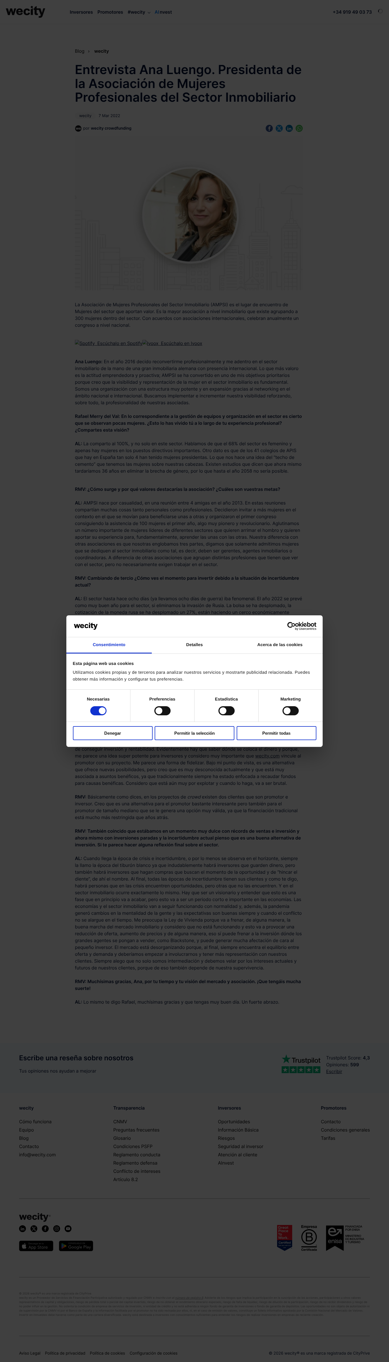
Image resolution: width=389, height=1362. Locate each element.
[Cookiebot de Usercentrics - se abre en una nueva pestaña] (291, 626)
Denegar (112, 733)
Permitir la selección (194, 733)
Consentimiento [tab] (109, 644)
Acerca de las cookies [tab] (280, 644)
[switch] (162, 710)
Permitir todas (276, 733)
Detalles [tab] (194, 644)
